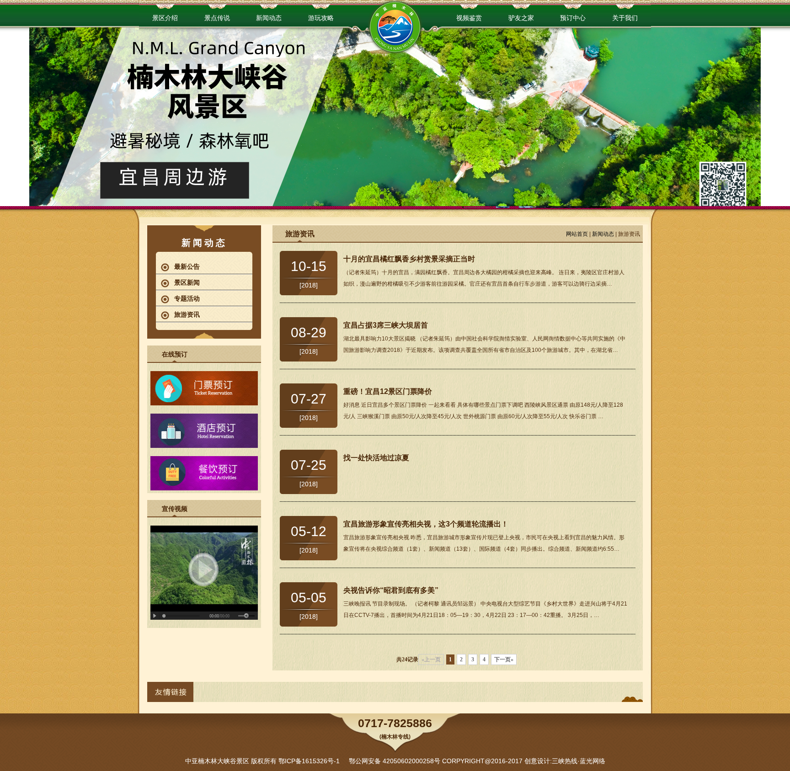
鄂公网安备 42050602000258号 (394, 761)
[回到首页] (395, 30)
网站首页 (577, 234)
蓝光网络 (592, 761)
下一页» (503, 659)
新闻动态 (603, 234)
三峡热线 (564, 761)
